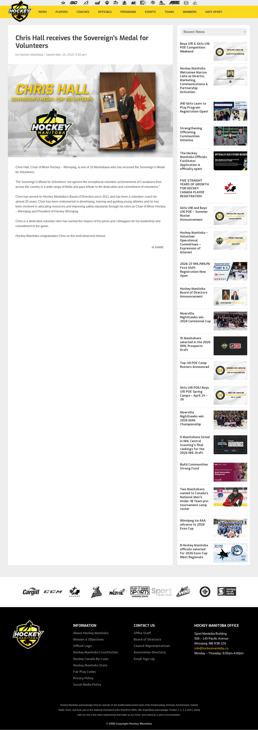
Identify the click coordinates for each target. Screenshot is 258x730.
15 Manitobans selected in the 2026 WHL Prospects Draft (195, 344)
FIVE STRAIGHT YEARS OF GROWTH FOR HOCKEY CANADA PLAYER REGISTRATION (194, 188)
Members (190, 12)
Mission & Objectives (88, 639)
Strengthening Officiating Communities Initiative (191, 134)
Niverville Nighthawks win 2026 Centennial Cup (195, 317)
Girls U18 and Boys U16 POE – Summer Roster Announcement (194, 214)
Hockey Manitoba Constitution (95, 652)
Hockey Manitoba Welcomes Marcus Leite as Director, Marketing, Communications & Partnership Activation (194, 80)
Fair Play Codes (84, 672)
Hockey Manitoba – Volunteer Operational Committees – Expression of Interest (194, 242)
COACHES (82, 12)
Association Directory (150, 652)
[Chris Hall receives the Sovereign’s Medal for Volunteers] (90, 110)
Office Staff (142, 633)
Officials (105, 12)
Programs (128, 12)
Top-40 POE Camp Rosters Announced (194, 365)
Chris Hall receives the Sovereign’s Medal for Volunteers (81, 42)
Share (159, 247)
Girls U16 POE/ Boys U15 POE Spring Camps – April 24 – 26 (194, 393)
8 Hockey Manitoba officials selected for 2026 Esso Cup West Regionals (194, 551)
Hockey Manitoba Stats (90, 665)
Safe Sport (213, 12)
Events (150, 12)
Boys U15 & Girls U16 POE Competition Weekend (195, 48)
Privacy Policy (83, 678)
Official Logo (82, 646)
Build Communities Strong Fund (194, 466)
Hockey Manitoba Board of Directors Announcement (193, 293)
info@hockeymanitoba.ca (211, 648)
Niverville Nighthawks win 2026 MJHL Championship (192, 418)
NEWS (43, 12)
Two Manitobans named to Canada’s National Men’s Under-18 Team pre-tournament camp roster (194, 499)
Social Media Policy (87, 685)
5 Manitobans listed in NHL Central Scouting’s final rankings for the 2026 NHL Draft (195, 445)
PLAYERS (62, 12)
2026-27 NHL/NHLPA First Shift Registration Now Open (195, 270)
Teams (169, 12)
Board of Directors (147, 639)
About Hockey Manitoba (90, 633)
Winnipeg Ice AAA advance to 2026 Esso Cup (193, 524)
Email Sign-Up (144, 659)
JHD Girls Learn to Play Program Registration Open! (194, 107)
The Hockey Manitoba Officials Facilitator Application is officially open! (193, 161)
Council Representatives (152, 646)
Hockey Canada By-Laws (90, 659)
